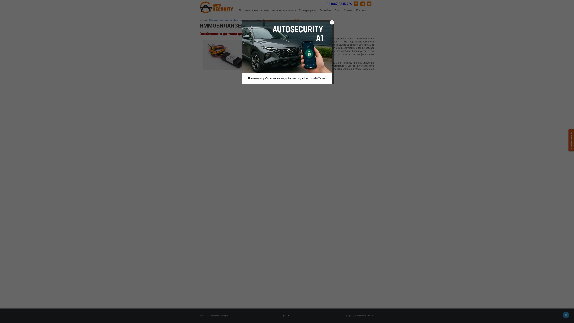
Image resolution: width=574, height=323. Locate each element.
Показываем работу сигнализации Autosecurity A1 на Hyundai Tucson (287, 78)
